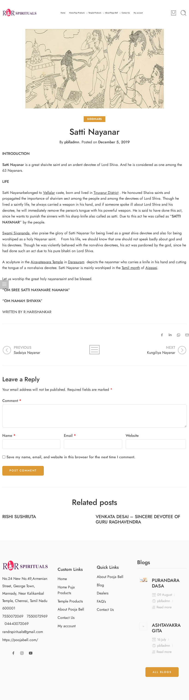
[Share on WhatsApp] (178, 335)
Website (132, 435)
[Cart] (173, 13)
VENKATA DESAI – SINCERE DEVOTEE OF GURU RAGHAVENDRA (138, 519)
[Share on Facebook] (162, 335)
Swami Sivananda (16, 233)
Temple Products (95, 13)
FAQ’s (101, 601)
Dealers (102, 593)
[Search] (183, 13)
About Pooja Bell (111, 13)
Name (8, 435)
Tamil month (131, 267)
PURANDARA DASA (166, 583)
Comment (11, 400)
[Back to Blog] (94, 349)
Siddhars (94, 119)
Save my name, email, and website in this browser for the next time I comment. (70, 457)
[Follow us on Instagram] (22, 653)
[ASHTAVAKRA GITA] (143, 626)
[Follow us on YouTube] (31, 653)
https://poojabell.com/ (20, 639)
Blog (100, 585)
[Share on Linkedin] (170, 335)
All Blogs (162, 672)
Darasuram (76, 262)
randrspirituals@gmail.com (22, 631)
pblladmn (71, 142)
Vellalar (49, 192)
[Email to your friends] (187, 335)
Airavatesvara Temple (47, 262)
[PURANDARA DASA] (143, 580)
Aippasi (151, 267)
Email (70, 435)
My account (138, 13)
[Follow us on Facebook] (13, 653)
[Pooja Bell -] (19, 13)
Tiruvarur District (106, 192)
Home (63, 13)
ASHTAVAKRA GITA (166, 628)
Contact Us (126, 13)
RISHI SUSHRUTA (19, 516)
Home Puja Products (77, 13)
